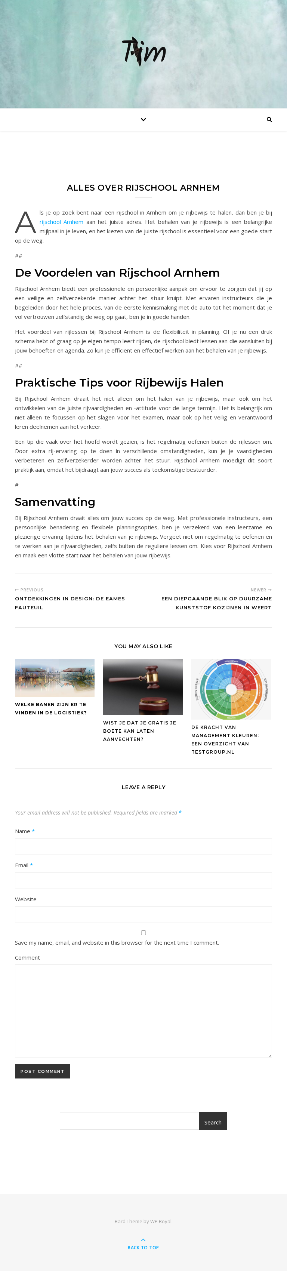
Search (213, 1122)
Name (25, 831)
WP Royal (161, 1221)
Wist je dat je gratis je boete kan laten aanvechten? (139, 731)
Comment (27, 957)
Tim (143, 54)
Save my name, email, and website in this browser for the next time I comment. (117, 942)
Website (26, 899)
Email (24, 865)
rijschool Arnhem (61, 221)
